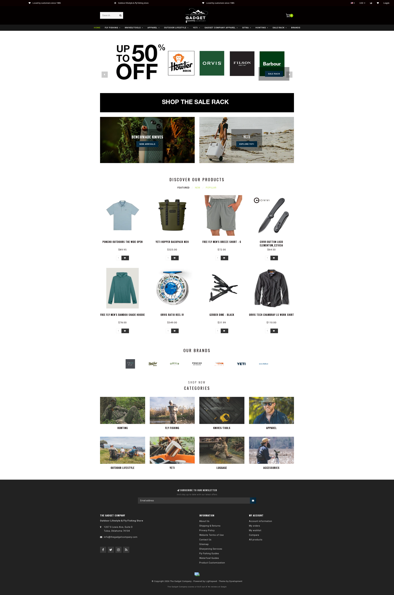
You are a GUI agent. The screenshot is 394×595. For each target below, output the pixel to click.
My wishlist (255, 530)
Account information (260, 521)
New (197, 187)
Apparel (152, 27)
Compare (254, 535)
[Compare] (371, 3)
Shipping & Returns (210, 526)
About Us (204, 521)
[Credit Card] (197, 574)
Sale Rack (278, 27)
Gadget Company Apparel (220, 27)
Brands (295, 27)
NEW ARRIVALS (147, 144)
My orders (254, 526)
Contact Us (205, 539)
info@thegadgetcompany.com (120, 537)
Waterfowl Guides (209, 558)
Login (386, 3)
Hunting (260, 27)
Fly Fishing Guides (209, 553)
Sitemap (204, 544)
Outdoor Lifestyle (175, 27)
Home (97, 27)
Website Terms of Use (211, 535)
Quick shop (124, 241)
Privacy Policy (207, 530)
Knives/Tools (133, 27)
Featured (183, 187)
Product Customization (212, 562)
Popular (211, 187)
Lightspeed (211, 581)
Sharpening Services (210, 549)
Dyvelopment (235, 581)
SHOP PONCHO (274, 74)
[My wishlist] (378, 3)
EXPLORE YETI (246, 144)
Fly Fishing (111, 27)
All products (255, 539)
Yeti (195, 27)
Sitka (245, 27)
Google (224, 587)
